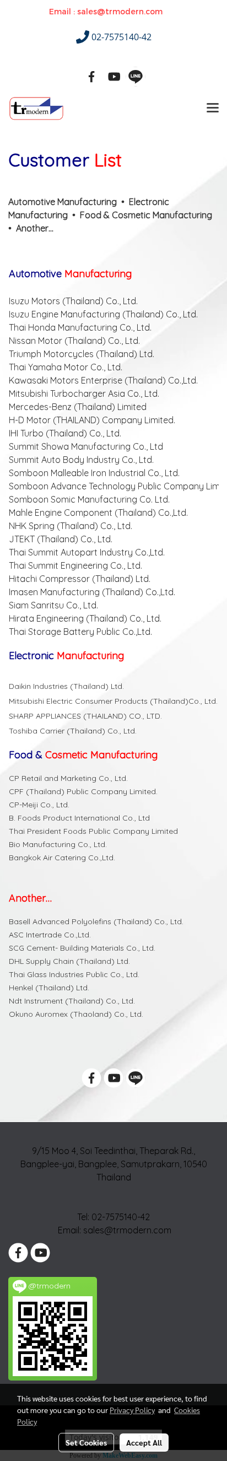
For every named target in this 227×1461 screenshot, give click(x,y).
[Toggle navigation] (213, 108)
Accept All (144, 1442)
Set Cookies (86, 1442)
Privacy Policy (132, 1410)
